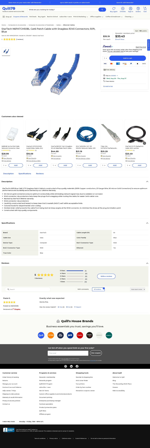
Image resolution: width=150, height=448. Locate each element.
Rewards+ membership (47, 377)
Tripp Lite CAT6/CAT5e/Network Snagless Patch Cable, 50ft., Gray (110, 147)
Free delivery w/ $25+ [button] (34, 161)
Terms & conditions (39, 438)
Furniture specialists (46, 404)
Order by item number (83, 387)
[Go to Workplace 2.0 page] (109, 335)
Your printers (80, 384)
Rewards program (45, 380)
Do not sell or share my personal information (103, 438)
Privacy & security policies (11, 400)
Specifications (25, 174)
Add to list (109, 86)
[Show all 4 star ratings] (75, 273)
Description (8, 174)
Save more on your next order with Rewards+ (25, 2)
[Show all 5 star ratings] (74, 270)
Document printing (45, 397)
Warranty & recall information (12, 397)
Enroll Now (119, 39)
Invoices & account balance (11, 387)
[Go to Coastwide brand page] (51, 335)
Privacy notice (54, 438)
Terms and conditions (65, 358)
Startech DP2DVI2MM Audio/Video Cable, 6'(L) (34, 147)
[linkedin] (71, 366)
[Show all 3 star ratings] (75, 276)
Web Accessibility (119, 390)
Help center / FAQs (9, 390)
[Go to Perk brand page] (70, 335)
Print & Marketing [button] (79, 16)
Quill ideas (42, 411)
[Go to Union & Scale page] (99, 335)
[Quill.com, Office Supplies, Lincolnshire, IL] (8, 430)
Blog (114, 380)
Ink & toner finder (82, 380)
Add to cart (127, 58)
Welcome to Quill (118, 377)
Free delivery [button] (7, 161)
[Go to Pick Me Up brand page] (60, 335)
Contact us (6, 404)
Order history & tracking (10, 377)
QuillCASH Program (45, 384)
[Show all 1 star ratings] (74, 281)
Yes (61, 307)
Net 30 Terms (44, 390)
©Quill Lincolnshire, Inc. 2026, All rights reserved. (29, 431)
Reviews (40, 174)
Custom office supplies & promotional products (55, 394)
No (69, 307)
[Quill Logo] (8, 8)
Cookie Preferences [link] (81, 438)
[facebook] (77, 366)
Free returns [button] (110, 81)
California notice (66, 438)
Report (78, 307)
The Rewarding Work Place (122, 384)
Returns (5, 380)
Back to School (52, 16)
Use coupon (96, 353)
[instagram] (65, 366)
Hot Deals (32, 16)
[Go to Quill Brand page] (41, 335)
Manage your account (9, 384)
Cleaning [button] (128, 16)
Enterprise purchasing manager (50, 400)
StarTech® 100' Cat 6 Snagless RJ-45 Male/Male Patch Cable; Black (61, 147)
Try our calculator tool (115, 51)
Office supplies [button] (95, 16)
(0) (86, 274)
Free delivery (110, 69)
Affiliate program (45, 414)
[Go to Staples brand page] (80, 335)
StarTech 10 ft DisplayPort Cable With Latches (134, 147)
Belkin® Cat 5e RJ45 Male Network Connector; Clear (11, 147)
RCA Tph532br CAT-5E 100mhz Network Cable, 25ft (86, 147)
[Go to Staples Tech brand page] (89, 335)
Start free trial (141, 47)
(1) (85, 271)
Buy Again (42, 16)
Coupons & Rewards (20, 16)
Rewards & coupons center (85, 390)
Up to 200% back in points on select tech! (75, 2)
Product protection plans (48, 407)
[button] (102, 10)
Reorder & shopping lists (84, 377)
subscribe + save (65, 16)
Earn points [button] (141, 31)
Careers (115, 387)
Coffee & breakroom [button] (113, 16)
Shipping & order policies (11, 394)
